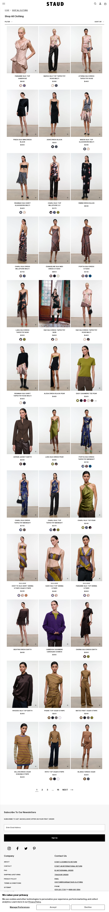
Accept (53, 907)
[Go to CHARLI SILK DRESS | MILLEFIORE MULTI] (22, 240)
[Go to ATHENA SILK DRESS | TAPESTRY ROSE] (86, 49)
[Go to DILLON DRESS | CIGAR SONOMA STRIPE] (22, 745)
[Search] (95, 4)
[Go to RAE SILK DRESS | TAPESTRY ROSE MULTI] (86, 303)
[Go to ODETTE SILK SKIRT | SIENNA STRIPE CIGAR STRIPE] (22, 557)
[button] (100, 4)
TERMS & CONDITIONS (12, 883)
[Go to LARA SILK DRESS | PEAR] (54, 430)
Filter (7, 21)
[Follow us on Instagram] (9, 848)
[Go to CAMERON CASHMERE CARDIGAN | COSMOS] (54, 623)
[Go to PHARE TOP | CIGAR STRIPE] (54, 684)
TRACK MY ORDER (61, 874)
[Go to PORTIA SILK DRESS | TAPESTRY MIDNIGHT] (86, 430)
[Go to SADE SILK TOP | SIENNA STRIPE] (54, 557)
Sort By (98, 21)
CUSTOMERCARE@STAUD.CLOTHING (68, 882)
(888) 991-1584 (74, 889)
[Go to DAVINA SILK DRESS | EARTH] (86, 623)
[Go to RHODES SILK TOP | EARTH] (22, 684)
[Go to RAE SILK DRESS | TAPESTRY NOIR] (54, 303)
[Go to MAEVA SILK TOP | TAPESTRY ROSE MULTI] (54, 49)
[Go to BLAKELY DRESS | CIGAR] (86, 745)
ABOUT (7, 862)
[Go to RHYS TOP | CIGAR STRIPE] (54, 745)
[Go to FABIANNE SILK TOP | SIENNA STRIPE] (86, 557)
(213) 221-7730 (60, 889)
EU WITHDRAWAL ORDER (63, 870)
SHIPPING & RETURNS (12, 874)
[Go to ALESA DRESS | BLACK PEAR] (54, 367)
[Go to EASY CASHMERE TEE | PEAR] (86, 367)
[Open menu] (3, 3)
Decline (88, 907)
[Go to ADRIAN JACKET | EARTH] (22, 430)
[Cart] (105, 4)
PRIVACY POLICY (10, 879)
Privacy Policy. (34, 902)
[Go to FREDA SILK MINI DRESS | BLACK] (22, 113)
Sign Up (54, 838)
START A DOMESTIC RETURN (65, 862)
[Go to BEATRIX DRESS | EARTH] (22, 623)
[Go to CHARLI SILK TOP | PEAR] (86, 494)
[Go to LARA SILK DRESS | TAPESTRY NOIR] (22, 303)
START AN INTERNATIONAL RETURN (68, 866)
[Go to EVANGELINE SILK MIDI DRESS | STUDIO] (54, 240)
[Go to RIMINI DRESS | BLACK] (86, 176)
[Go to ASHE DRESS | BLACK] (54, 113)
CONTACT (8, 866)
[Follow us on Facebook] (17, 848)
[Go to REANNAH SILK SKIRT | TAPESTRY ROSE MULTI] (22, 367)
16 (58, 789)
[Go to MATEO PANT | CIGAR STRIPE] (86, 684)
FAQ (5, 870)
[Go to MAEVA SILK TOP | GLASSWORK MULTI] (86, 113)
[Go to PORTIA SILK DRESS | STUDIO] (86, 240)
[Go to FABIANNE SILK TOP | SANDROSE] (22, 49)
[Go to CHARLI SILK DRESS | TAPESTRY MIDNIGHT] (22, 494)
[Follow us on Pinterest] (34, 848)
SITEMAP (7, 887)
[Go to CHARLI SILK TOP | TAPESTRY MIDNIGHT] (54, 494)
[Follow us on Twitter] (26, 848)
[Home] (55, 4)
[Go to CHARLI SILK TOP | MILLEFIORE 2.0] (54, 176)
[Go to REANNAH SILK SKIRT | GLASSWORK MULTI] (22, 176)
